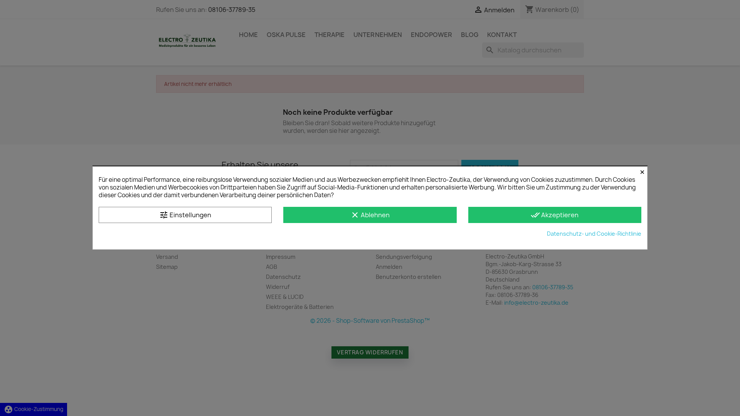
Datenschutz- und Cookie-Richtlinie (594, 233)
